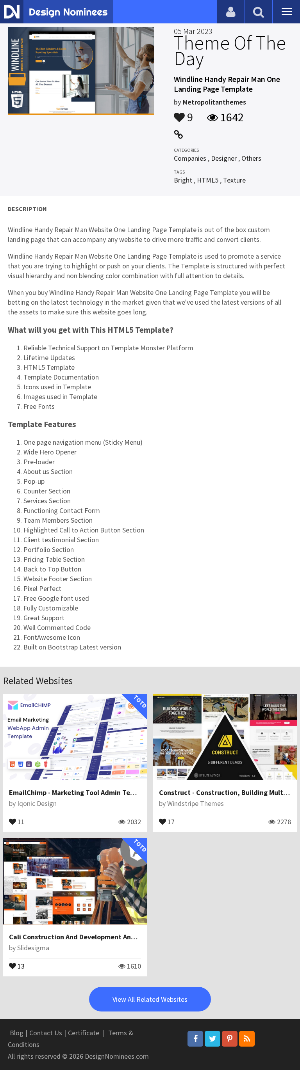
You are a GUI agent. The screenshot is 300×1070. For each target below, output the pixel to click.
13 (20, 965)
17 (170, 821)
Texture (234, 180)
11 (20, 821)
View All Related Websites (150, 999)
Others (251, 158)
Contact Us (45, 1032)
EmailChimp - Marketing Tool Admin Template (81, 792)
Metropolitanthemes (214, 102)
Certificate (83, 1032)
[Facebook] (195, 1039)
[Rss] (247, 1039)
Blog (16, 1032)
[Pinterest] (230, 1039)
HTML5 (207, 180)
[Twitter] (212, 1039)
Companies (190, 158)
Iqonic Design (37, 803)
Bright (183, 180)
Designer (224, 158)
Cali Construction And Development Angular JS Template (98, 936)
